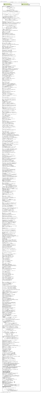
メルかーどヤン (5, 1)
